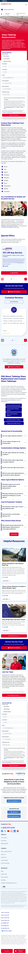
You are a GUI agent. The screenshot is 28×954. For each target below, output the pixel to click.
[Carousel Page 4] (15, 340)
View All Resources (13, 636)
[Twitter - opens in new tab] (5, 831)
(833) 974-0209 (9, 828)
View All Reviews (14, 301)
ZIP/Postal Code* (6, 92)
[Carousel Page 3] (14, 340)
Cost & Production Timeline (13, 420)
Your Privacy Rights (7, 930)
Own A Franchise (5, 863)
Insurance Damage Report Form (9, 883)
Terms (18, 107)
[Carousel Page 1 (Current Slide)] (12, 340)
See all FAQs (14, 534)
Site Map (3, 880)
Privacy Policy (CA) (5, 920)
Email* (3, 75)
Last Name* (4, 69)
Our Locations (4, 877)
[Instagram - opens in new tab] (11, 831)
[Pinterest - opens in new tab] (18, 831)
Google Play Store (14, 816)
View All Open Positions (13, 695)
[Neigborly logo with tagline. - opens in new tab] (20, 773)
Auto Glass (6, 56)
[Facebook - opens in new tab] (2, 831)
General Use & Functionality (14, 405)
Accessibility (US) (5, 923)
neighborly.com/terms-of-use (20, 262)
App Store (14, 812)
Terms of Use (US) (5, 912)
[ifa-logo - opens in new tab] (3, 887)
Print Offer (6, 266)
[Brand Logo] (14, 824)
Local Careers (4, 860)
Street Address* (5, 86)
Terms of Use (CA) (5, 915)
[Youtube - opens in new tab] (8, 831)
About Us (3, 854)
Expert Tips (4, 874)
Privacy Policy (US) (5, 917)
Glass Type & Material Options (12, 414)
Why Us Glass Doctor (6, 851)
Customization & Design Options (13, 409)
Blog (2, 871)
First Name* (4, 63)
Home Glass (7, 58)
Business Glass (7, 61)
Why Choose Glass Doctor (14, 423)
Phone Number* (5, 80)
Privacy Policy (10, 112)
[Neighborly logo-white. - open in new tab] (4, 1)
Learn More (5, 580)
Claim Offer (14, 273)
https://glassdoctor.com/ (9, 107)
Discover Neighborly (13, 801)
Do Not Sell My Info (5, 928)
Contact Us (4, 857)
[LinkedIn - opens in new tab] (15, 831)
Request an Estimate (14, 115)
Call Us (7, 951)
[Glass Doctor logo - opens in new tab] (7, 774)
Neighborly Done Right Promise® (9, 225)
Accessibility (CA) (5, 925)
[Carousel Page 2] (13, 340)
